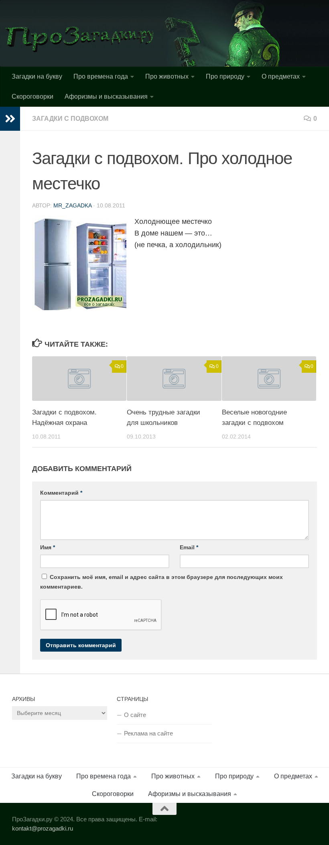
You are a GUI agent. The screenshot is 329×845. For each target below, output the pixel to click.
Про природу (225, 76)
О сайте (135, 714)
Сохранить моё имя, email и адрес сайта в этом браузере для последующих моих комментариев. (161, 582)
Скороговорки (32, 96)
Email (189, 547)
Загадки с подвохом (70, 118)
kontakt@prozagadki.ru (42, 828)
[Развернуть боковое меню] (10, 119)
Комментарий (61, 493)
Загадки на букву (37, 76)
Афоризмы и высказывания (106, 96)
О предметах (281, 76)
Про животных (167, 76)
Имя (47, 547)
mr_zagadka (72, 205)
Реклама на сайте (148, 733)
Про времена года (100, 76)
